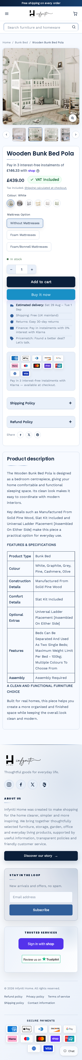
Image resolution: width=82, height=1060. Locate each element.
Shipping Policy (22, 403)
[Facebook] (21, 784)
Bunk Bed (21, 42)
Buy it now (41, 295)
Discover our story (41, 856)
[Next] (75, 134)
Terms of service (59, 996)
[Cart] (75, 13)
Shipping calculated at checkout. (46, 187)
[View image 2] (35, 134)
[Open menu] (6, 13)
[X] (32, 784)
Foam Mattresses (23, 235)
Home (7, 42)
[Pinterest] (44, 784)
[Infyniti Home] (41, 13)
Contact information (41, 1002)
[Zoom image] (73, 118)
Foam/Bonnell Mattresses (29, 246)
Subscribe (41, 910)
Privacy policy (35, 996)
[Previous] (6, 134)
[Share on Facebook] (20, 435)
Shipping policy (14, 1002)
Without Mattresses (25, 223)
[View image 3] (51, 135)
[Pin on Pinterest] (37, 435)
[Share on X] (29, 435)
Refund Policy (21, 422)
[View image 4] (67, 135)
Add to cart (41, 282)
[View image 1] (19, 135)
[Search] (73, 27)
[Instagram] (9, 784)
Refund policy (13, 996)
